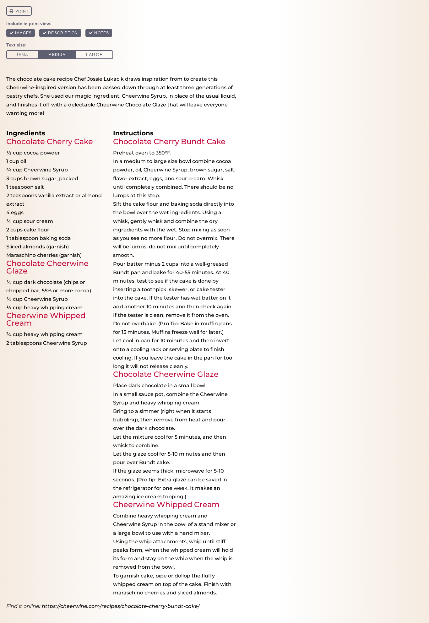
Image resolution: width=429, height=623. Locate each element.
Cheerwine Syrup (144, 96)
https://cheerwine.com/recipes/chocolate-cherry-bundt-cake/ (121, 606)
